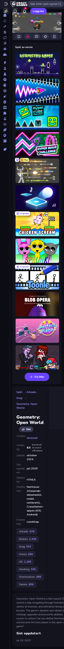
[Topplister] (5, 54)
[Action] (5, 63)
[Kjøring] (5, 91)
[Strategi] (5, 135)
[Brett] (5, 74)
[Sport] (5, 130)
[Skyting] (5, 124)
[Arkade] (5, 68)
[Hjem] (5, 15)
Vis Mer (39, 377)
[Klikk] (5, 96)
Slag (19, 398)
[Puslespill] (5, 113)
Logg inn (38, 11)
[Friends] (6, 11)
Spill (19, 392)
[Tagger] (5, 149)
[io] (5, 85)
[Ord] (5, 107)
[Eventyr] (5, 79)
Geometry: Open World (26, 406)
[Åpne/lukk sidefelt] (6, 4)
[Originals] (5, 43)
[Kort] (5, 102)
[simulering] (5, 118)
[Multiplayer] (5, 49)
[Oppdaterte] (5, 37)
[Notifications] (24, 11)
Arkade (31, 392)
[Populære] (5, 32)
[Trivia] (5, 141)
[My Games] (15, 11)
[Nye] (5, 26)
